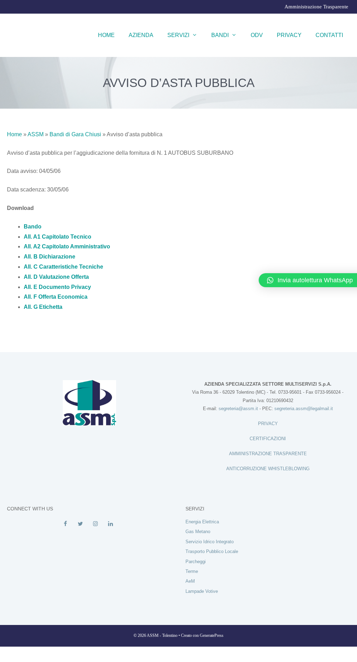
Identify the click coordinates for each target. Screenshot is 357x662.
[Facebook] (65, 524)
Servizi (178, 35)
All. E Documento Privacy (57, 287)
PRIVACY (268, 423)
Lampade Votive (201, 591)
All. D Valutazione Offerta (56, 277)
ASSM (36, 134)
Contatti (329, 35)
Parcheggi (195, 561)
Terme (191, 571)
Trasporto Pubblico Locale (211, 551)
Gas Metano (197, 531)
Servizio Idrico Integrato (209, 541)
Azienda (141, 35)
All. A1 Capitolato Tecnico (57, 237)
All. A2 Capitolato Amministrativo (67, 246)
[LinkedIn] (110, 524)
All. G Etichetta (43, 307)
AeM (190, 581)
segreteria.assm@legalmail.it (303, 408)
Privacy (289, 35)
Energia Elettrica (202, 521)
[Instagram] (95, 524)
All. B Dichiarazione (49, 257)
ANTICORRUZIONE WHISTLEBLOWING (268, 468)
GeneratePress (211, 635)
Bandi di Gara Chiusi (75, 134)
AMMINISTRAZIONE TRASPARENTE (268, 453)
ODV (257, 35)
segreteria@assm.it (238, 408)
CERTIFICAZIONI (268, 438)
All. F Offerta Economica (56, 297)
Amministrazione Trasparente (316, 6)
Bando (32, 227)
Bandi (220, 35)
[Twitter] (80, 524)
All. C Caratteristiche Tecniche (63, 267)
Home (106, 35)
